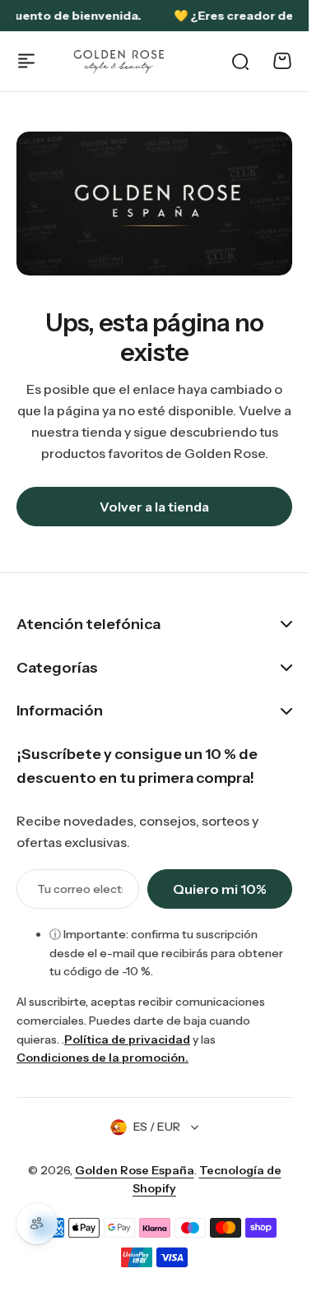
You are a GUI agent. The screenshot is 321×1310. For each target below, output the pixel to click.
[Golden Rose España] (120, 61)
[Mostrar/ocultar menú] (26, 61)
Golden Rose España (134, 1170)
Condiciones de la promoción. (102, 1057)
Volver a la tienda (154, 506)
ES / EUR (156, 1126)
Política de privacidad (127, 1039)
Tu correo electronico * (80, 889)
